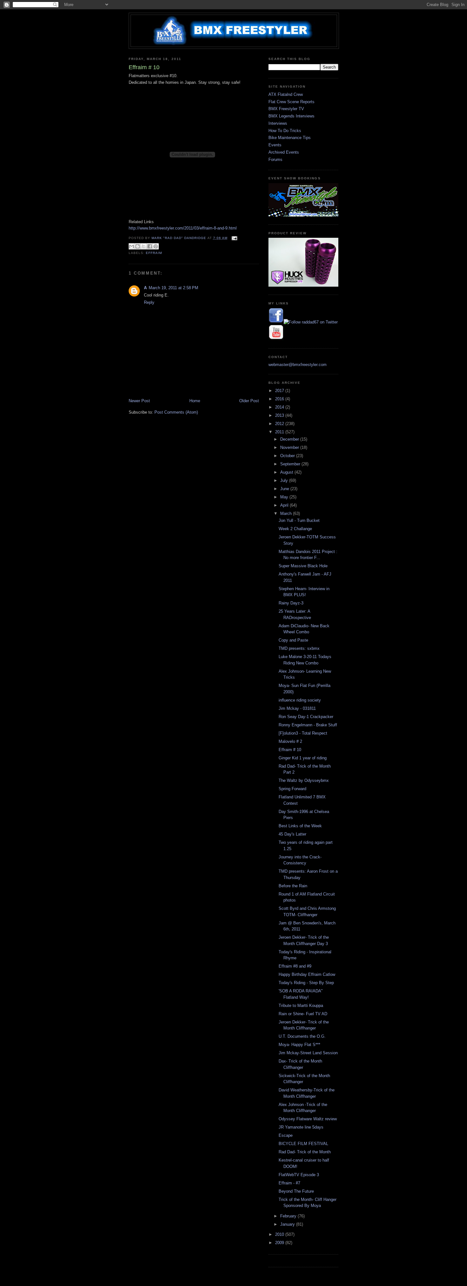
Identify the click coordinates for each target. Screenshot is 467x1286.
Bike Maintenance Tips (289, 137)
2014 (280, 407)
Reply (149, 302)
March (286, 513)
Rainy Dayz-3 (291, 603)
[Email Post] (234, 238)
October (288, 455)
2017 (280, 390)
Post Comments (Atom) (176, 412)
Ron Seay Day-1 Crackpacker (306, 716)
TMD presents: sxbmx (299, 648)
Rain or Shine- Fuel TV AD (303, 1013)
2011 (280, 432)
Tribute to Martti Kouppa (301, 1005)
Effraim (154, 253)
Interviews (277, 123)
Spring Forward (292, 788)
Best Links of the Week (300, 825)
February (289, 1216)
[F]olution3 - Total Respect (303, 733)
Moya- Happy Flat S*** (299, 1044)
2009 (280, 1242)
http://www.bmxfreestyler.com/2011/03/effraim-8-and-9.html (183, 228)
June (285, 488)
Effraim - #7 (289, 1183)
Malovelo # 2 (290, 741)
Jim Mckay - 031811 (297, 708)
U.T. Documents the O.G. (302, 1036)
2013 (280, 415)
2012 (280, 423)
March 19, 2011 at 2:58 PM (173, 287)
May (284, 497)
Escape (286, 1135)
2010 (280, 1234)
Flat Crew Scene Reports (291, 101)
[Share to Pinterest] (155, 246)
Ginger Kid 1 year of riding (303, 758)
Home (194, 400)
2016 (280, 398)
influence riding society (300, 700)
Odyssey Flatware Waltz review (308, 1118)
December (290, 439)
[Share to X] (143, 246)
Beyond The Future (296, 1191)
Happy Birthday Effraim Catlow (307, 974)
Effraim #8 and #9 (295, 966)
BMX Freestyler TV (286, 108)
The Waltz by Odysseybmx (304, 780)
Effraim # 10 (290, 749)
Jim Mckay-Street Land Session (308, 1052)
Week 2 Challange (295, 528)
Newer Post (139, 400)
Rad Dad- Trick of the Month (305, 1151)
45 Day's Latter (292, 834)
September (290, 464)
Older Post (249, 400)
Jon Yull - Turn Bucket (299, 520)
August (287, 472)
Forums (275, 159)
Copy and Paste (293, 640)
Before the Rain (293, 885)
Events (274, 145)
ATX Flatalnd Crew (285, 94)
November (290, 447)
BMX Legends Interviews (291, 116)
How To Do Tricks (284, 130)
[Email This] (131, 246)
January (288, 1224)
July (284, 480)
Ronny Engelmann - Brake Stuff (308, 725)
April (285, 505)
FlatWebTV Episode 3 (299, 1174)
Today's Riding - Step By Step (306, 982)
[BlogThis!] (137, 246)
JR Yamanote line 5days (301, 1127)
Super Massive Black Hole (303, 565)
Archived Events (283, 152)
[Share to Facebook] (149, 246)
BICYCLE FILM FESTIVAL (303, 1143)
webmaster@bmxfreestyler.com (297, 364)
